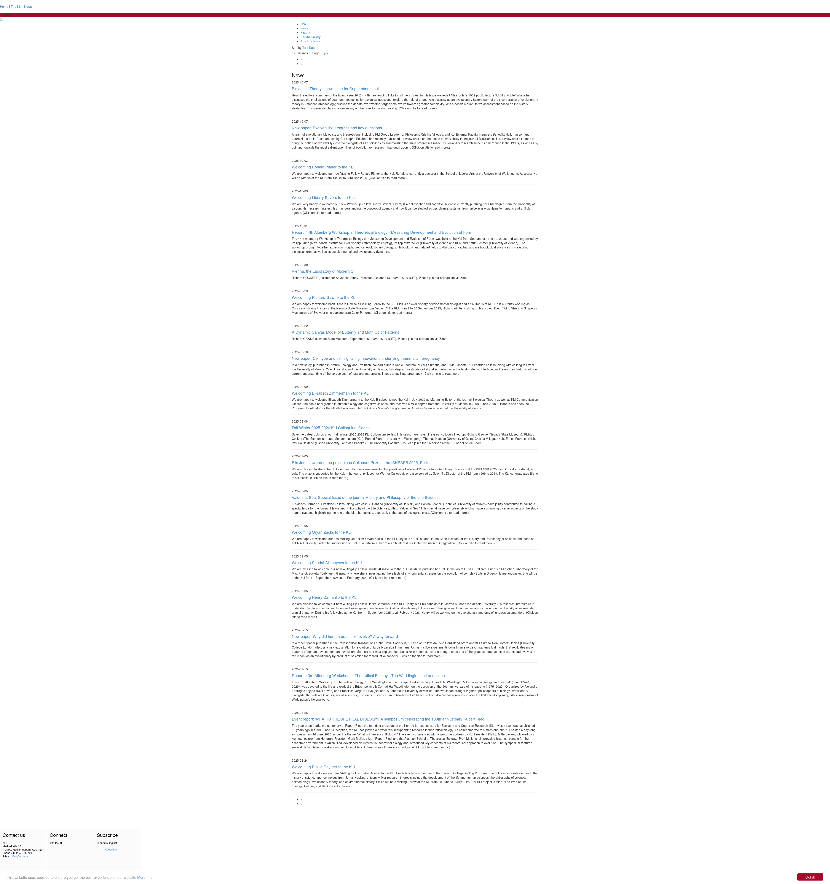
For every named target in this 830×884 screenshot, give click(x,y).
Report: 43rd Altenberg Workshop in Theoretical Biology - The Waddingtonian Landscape (368, 675)
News (28, 6)
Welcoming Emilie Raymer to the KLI (323, 766)
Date (312, 47)
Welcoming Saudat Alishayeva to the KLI (327, 562)
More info (144, 877)
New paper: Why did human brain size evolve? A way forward (345, 636)
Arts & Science (310, 41)
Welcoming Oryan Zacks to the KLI (322, 532)
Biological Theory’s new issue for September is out (335, 88)
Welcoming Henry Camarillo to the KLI (325, 597)
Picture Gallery (310, 37)
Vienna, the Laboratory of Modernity (323, 271)
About (304, 24)
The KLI (16, 6)
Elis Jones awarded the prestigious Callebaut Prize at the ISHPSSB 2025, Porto (360, 462)
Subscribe (111, 849)
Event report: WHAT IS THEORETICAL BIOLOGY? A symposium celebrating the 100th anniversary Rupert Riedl (388, 719)
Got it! (810, 877)
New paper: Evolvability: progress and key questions (337, 127)
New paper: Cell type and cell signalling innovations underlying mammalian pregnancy (366, 358)
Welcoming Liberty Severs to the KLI (323, 197)
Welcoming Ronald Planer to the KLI (323, 167)
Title (305, 47)
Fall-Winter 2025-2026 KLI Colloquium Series (331, 427)
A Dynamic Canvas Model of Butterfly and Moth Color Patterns (345, 332)
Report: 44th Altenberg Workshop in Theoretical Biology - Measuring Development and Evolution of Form (382, 232)
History (305, 32)
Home (4, 6)
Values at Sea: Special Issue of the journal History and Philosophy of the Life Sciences (366, 497)
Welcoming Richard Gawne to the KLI (324, 297)
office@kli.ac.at (20, 856)
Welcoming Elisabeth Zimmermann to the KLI (331, 393)
